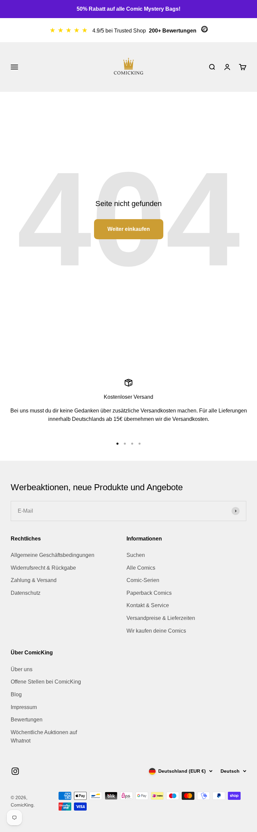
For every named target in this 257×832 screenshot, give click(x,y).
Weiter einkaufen (128, 229)
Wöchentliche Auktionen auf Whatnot (44, 736)
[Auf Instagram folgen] (15, 771)
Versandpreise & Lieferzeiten (160, 618)
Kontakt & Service (147, 605)
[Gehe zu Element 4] (140, 444)
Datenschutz (25, 593)
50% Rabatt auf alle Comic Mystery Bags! (128, 9)
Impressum (24, 707)
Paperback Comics (149, 593)
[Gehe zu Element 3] (132, 444)
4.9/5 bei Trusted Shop (119, 31)
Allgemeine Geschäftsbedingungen (52, 555)
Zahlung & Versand (34, 580)
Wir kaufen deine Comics (156, 631)
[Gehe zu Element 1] (117, 444)
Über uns (21, 669)
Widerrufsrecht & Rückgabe (43, 568)
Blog (16, 694)
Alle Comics (140, 568)
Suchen (135, 555)
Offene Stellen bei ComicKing (46, 682)
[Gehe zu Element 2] (125, 444)
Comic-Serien (142, 580)
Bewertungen (26, 719)
